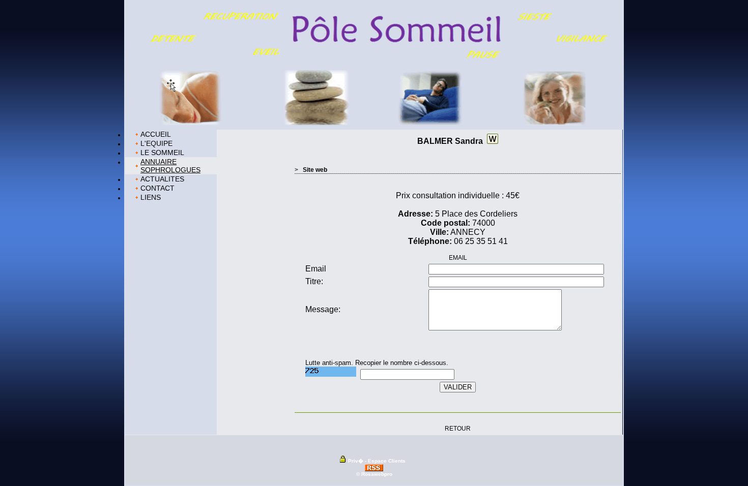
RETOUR (458, 428)
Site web (315, 169)
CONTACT (157, 188)
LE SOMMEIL (162, 152)
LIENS (150, 197)
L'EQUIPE (156, 143)
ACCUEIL (155, 134)
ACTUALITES (162, 179)
